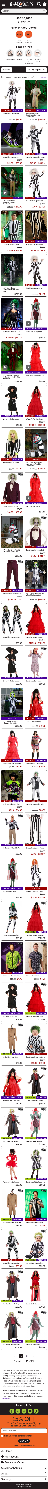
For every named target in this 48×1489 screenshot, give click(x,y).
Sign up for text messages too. (18, 1436)
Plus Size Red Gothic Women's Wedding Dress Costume (35, 506)
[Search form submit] (44, 11)
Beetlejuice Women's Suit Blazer (11, 332)
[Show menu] (3, 4)
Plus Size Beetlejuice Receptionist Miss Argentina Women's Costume (35, 1344)
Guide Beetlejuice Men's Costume (34, 1100)
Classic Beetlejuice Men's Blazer (11, 244)
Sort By (34, 69)
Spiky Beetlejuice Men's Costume (11, 1141)
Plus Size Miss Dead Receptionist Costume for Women (11, 891)
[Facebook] (11, 1411)
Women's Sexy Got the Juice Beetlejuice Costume (12, 935)
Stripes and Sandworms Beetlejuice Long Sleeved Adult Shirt (12, 976)
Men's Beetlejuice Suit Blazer (10, 506)
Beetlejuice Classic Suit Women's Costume (11, 637)
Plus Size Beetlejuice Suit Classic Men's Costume (34, 804)
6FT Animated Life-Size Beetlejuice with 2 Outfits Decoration (11, 377)
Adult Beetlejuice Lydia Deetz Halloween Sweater (12, 804)
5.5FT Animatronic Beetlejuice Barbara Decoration (33, 115)
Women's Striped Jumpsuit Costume (35, 891)
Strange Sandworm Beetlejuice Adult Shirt (33, 976)
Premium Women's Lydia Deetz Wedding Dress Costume (34, 935)
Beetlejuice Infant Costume (35, 1057)
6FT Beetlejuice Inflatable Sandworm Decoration (12, 550)
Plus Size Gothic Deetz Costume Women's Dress (11, 1016)
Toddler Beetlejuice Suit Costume (34, 201)
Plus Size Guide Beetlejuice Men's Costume (12, 1304)
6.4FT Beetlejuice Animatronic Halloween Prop (11, 289)
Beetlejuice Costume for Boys (34, 288)
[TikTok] (36, 1411)
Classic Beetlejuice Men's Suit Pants (35, 848)
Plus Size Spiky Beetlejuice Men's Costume (12, 1344)
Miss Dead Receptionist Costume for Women (34, 332)
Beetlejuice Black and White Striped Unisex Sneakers (10, 157)
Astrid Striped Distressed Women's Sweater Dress (34, 763)
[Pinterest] (18, 1411)
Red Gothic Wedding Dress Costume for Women (35, 375)
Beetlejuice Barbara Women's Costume (33, 681)
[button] (45, 4)
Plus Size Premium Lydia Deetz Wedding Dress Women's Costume (34, 1016)
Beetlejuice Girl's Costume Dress (35, 1182)
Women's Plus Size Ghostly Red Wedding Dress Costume (12, 1100)
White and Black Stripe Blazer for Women (11, 462)
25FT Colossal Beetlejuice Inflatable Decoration (35, 594)
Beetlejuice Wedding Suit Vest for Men (35, 550)
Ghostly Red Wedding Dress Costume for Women (35, 721)
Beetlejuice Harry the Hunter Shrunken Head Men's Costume (10, 1057)
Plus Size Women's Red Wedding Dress (34, 637)
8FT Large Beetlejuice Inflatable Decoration (10, 722)
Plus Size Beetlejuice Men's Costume (35, 157)
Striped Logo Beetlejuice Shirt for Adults (34, 1222)
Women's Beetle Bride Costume (10, 1182)
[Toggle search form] (39, 4)
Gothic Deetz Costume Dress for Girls (10, 681)
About (4, 1473)
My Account (11, 1456)
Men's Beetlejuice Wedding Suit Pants (12, 593)
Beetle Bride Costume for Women (34, 1304)
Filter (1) (6, 69)
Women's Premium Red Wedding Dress (34, 419)
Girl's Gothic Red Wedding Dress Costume (12, 763)
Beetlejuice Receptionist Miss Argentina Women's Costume (34, 1141)
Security (6, 1479)
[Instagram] (24, 1411)
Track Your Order (14, 1462)
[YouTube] (30, 1411)
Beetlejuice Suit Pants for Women (34, 244)
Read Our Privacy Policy (24, 1446)
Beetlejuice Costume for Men (11, 113)
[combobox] (21, 11)
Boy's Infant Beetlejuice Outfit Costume (34, 1263)
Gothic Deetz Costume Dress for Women (10, 419)
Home (8, 1451)
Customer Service (11, 1467)
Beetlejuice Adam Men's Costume (11, 848)
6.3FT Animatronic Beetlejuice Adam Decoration (9, 202)
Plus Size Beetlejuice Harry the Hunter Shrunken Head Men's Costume (12, 1222)
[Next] (33, 1356)
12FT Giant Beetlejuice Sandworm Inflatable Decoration (34, 464)
